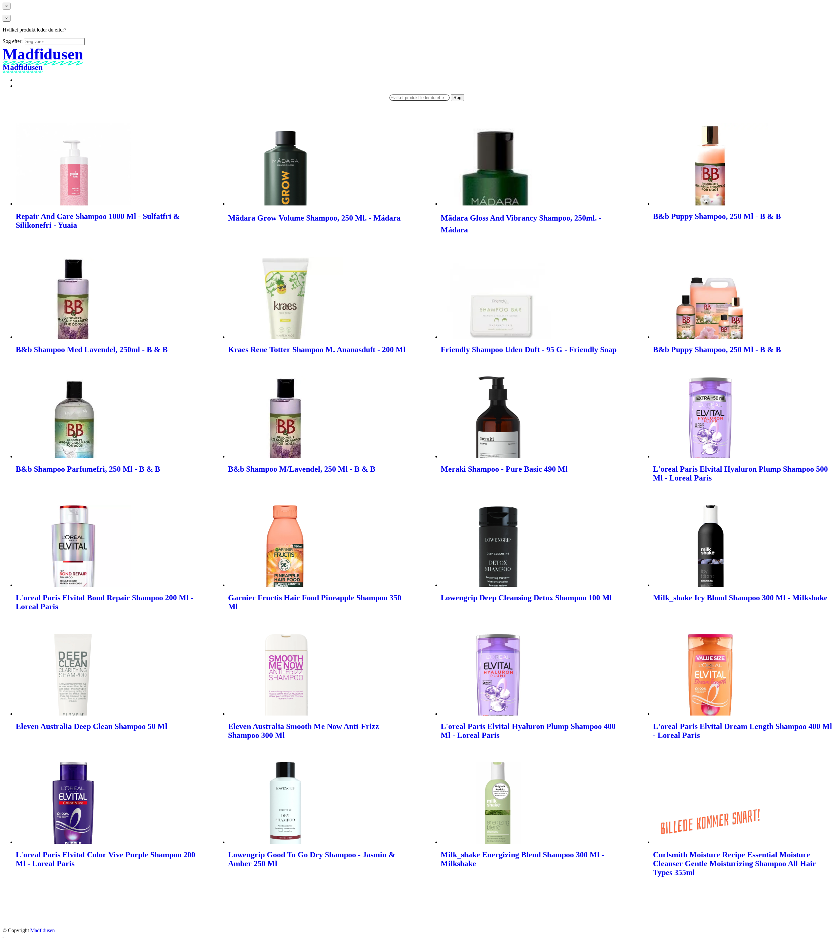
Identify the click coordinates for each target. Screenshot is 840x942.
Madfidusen (42, 930)
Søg (457, 97)
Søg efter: (13, 41)
